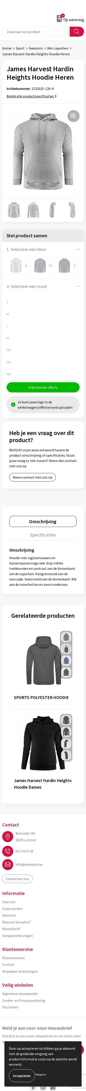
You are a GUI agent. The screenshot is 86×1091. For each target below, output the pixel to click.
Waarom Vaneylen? (16, 922)
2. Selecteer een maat (27, 286)
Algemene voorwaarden (20, 993)
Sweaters (36, 48)
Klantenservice (13, 958)
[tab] (43, 521)
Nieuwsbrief (11, 929)
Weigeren (41, 1074)
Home (6, 48)
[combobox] (36, 32)
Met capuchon (57, 48)
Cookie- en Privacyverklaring (23, 1000)
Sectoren (9, 915)
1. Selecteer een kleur (27, 249)
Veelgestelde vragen (17, 935)
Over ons (8, 902)
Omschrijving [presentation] (42, 521)
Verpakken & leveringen (20, 971)
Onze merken (12, 908)
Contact (8, 964)
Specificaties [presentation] (43, 535)
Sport (20, 48)
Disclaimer (10, 1007)
